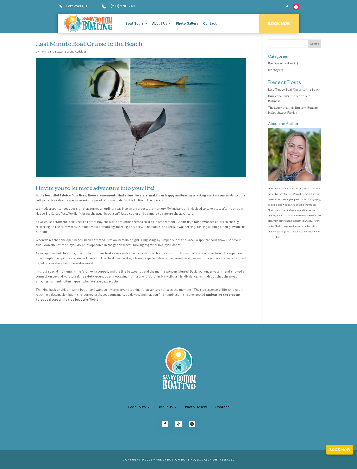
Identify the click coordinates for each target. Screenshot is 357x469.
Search (314, 43)
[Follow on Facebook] (287, 7)
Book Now (279, 23)
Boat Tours (134, 23)
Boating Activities (76, 51)
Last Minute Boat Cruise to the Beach (294, 89)
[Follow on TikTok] (178, 424)
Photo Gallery (187, 23)
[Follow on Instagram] (296, 7)
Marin (42, 51)
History (273, 70)
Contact (210, 23)
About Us (159, 23)
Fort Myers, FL (77, 6)
